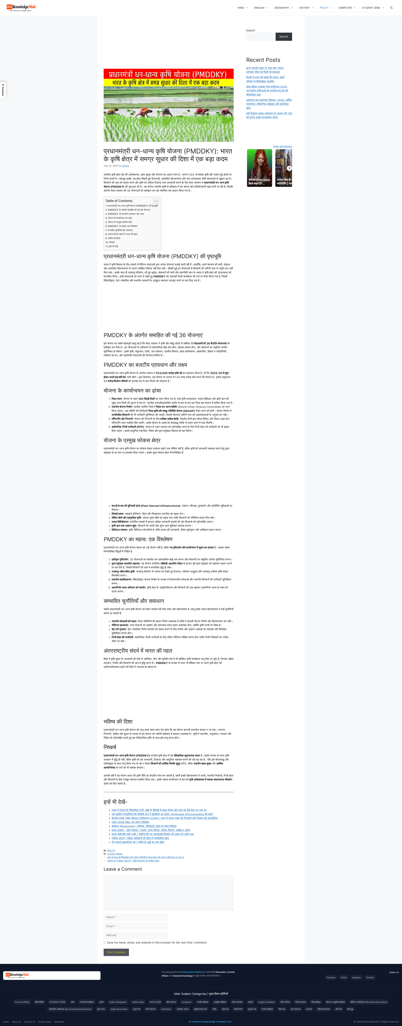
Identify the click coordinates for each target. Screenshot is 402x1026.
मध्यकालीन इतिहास (87, 1002)
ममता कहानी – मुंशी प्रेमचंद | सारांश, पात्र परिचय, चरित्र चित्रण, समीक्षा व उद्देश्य (151, 830)
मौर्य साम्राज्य (150, 1009)
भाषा (72, 1002)
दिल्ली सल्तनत (300, 1002)
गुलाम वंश (136, 1009)
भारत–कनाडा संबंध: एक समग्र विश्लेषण (130, 822)
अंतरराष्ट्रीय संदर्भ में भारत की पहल (122, 234)
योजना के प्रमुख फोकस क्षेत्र (120, 222)
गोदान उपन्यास (237, 1002)
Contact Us (29, 1022)
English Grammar (266, 1002)
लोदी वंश (338, 1009)
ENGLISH (259, 7)
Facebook (331, 977)
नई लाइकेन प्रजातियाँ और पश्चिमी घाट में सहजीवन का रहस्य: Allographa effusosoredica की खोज (162, 814)
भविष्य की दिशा (114, 238)
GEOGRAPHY (281, 7)
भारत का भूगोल (155, 1002)
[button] (247, 8)
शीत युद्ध (350, 1009)
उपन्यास (309, 1009)
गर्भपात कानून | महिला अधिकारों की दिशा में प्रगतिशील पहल (140, 838)
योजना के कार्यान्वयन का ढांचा (120, 217)
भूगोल (101, 1002)
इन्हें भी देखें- (114, 246)
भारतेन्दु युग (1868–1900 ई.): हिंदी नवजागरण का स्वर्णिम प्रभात (133, 860)
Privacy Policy (44, 1022)
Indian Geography (118, 1002)
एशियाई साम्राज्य (324, 1009)
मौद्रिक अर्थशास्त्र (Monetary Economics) (368, 1002)
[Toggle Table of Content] (154, 201)
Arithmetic (166, 1009)
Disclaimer (59, 1022)
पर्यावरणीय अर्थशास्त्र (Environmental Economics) (70, 1009)
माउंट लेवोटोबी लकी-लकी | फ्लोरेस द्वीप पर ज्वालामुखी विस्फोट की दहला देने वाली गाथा (153, 834)
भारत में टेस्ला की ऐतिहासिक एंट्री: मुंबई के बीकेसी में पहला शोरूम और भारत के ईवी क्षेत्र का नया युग (159, 810)
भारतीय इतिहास (267, 1009)
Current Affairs (115, 853)
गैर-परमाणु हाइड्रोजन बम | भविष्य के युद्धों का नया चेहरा (138, 842)
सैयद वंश (282, 1009)
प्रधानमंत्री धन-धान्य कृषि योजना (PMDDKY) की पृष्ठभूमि (132, 205)
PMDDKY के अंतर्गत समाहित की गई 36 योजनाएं (129, 209)
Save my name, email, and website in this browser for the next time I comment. (157, 942)
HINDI (241, 7)
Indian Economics (119, 1009)
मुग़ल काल (101, 1009)
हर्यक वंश (225, 1009)
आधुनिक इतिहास (220, 1002)
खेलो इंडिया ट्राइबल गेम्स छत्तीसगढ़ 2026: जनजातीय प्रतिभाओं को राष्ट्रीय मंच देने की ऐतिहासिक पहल (267, 90)
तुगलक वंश (252, 1009)
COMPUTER (345, 7)
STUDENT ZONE (371, 7)
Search (250, 30)
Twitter (344, 977)
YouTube (370, 977)
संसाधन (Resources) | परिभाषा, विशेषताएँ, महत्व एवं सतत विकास (144, 826)
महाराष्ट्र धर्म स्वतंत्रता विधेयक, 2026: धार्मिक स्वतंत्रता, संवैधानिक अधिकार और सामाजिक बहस (269, 104)
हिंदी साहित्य (39, 1002)
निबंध (214, 1009)
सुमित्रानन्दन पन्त (200, 1009)
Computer (186, 1002)
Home (6, 1022)
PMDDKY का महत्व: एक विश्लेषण (122, 226)
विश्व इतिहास (316, 1002)
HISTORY (304, 7)
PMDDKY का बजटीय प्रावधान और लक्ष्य (126, 213)
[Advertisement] (169, 45)
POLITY (324, 7)
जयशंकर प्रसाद (183, 1009)
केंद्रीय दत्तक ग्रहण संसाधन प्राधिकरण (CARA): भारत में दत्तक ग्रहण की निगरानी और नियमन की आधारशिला (165, 818)
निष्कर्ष (111, 242)
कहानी (250, 1002)
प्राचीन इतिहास (202, 1002)
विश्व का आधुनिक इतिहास (335, 1002)
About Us (16, 1022)
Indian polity (138, 1002)
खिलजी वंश (238, 1009)
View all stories (282, 146)
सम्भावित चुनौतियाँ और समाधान (120, 230)
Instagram (356, 977)
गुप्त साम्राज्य (295, 1009)
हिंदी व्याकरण (171, 1002)
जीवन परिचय (285, 1002)
